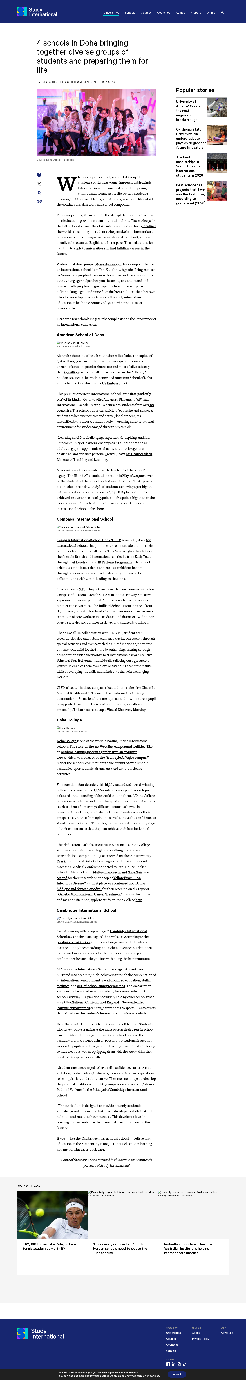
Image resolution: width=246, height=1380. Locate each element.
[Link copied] (39, 201)
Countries (163, 13)
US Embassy (111, 383)
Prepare (196, 13)
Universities (111, 13)
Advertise (227, 1333)
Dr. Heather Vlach (139, 454)
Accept (177, 1374)
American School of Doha (133, 378)
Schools (130, 13)
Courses (146, 13)
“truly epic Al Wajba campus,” (127, 757)
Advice (180, 13)
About (196, 1333)
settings (154, 1376)
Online (211, 13)
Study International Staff (80, 82)
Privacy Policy (200, 1339)
